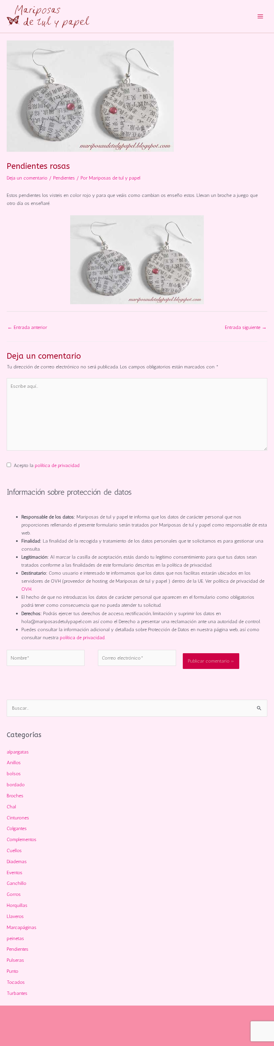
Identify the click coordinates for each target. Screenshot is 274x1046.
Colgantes (17, 828)
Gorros (14, 894)
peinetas (15, 938)
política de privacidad (57, 465)
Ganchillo (16, 883)
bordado (16, 785)
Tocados (16, 982)
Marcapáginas (21, 927)
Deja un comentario (27, 178)
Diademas (17, 861)
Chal (11, 807)
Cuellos (14, 850)
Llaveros (15, 916)
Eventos (14, 872)
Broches (15, 796)
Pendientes (64, 178)
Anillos (14, 763)
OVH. (26, 589)
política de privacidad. (82, 637)
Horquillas (17, 905)
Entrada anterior (27, 327)
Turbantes (17, 993)
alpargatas (18, 752)
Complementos (21, 839)
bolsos (14, 774)
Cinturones (18, 818)
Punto (12, 971)
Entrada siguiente (246, 327)
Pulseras (15, 960)
